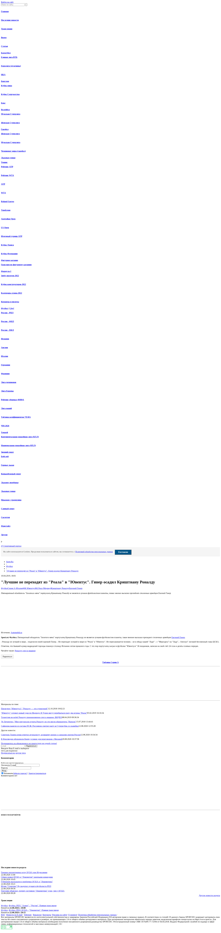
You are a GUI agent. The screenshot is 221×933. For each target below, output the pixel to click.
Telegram (27, 915)
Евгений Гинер (75, 588)
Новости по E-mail (14, 915)
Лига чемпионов (8, 382)
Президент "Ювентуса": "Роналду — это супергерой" (24, 709)
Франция (5, 374)
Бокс (3, 103)
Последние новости (10, 20)
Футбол (4, 308)
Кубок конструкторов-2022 (13, 284)
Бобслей (5, 456)
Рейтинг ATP (7, 167)
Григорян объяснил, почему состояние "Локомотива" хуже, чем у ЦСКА (32, 891)
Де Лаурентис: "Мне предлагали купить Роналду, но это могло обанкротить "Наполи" (38, 722)
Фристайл (5, 526)
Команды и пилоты (10, 302)
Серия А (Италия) (15, 588)
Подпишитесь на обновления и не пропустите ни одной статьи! (29, 743)
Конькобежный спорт (11, 474)
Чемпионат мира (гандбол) (13, 151)
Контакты (47, 915)
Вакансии (37, 915)
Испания (5, 339)
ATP (3, 184)
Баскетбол (6, 53)
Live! (12, 308)
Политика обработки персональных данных (97, 915)
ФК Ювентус (29, 588)
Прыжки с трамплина (11, 500)
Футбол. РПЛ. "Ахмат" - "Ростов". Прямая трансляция (32, 905)
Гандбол (5, 129)
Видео (4, 37)
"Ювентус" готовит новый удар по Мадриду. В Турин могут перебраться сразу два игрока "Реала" (44, 713)
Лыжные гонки (8, 158)
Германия (5, 365)
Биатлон (5, 81)
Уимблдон (5, 210)
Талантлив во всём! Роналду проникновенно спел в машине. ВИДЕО (31, 717)
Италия (4, 356)
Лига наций (6, 408)
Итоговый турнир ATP (11, 236)
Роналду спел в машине (25, 651)
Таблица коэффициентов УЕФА (16, 417)
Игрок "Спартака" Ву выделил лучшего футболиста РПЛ (26, 886)
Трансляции (6, 29)
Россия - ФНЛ (7, 321)
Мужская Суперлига (10, 114)
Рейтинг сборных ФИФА (12, 400)
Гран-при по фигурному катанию (16, 265)
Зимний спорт (7, 452)
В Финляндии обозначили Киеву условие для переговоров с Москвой (31, 739)
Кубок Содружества (10, 94)
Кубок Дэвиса (7, 245)
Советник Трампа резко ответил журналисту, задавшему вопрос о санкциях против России (41, 735)
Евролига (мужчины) (11, 66)
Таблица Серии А (110, 662)
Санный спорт (7, 509)
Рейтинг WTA (7, 175)
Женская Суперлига (10, 123)
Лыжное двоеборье (10, 482)
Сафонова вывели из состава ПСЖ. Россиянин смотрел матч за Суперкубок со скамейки (40, 726)
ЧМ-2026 (5, 426)
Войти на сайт (7, 2)
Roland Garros (7, 201)
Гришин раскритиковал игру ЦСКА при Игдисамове (24, 872)
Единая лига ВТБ (9, 57)
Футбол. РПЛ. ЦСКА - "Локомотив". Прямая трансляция (34, 910)
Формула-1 (6, 271)
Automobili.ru (16, 632)
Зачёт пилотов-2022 (10, 276)
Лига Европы (7, 391)
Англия (4, 347)
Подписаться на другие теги (13, 753)
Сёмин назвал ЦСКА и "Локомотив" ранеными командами (27, 877)
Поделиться (7, 657)
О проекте (72, 915)
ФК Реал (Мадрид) (43, 588)
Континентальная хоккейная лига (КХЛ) (20, 437)
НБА (3, 75)
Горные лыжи (7, 465)
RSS (3, 915)
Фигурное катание (9, 260)
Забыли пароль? (20, 773)
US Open (5, 227)
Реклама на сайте (59, 915)
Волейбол (5, 110)
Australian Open (8, 219)
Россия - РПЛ (7, 313)
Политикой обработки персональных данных (94, 552)
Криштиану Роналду (60, 588)
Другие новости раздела (209, 895)
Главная (5, 11)
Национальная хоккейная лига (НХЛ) (18, 445)
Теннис (4, 162)
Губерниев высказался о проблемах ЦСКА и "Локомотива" (27, 882)
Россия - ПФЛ (7, 330)
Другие (4, 535)
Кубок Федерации (9, 254)
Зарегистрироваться (37, 773)
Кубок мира (6, 86)
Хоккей (4, 432)
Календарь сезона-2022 (11, 293)
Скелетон (5, 517)
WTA (3, 193)
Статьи (4, 46)
